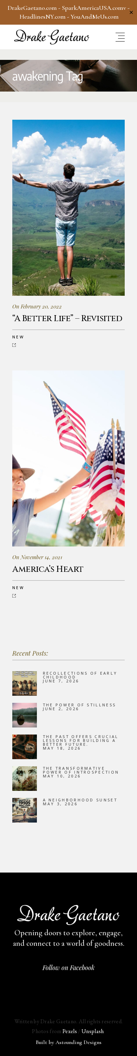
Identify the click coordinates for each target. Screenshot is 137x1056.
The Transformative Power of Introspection (81, 770)
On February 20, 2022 (37, 306)
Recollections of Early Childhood (80, 675)
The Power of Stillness (79, 704)
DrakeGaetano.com (32, 8)
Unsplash (92, 1031)
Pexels (70, 1031)
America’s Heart (48, 569)
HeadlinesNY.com (43, 16)
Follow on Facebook (68, 967)
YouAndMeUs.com (95, 16)
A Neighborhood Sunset (80, 799)
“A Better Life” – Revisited (67, 318)
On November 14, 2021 (37, 557)
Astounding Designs (79, 1042)
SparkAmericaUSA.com (92, 8)
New (18, 336)
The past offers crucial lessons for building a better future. (81, 740)
